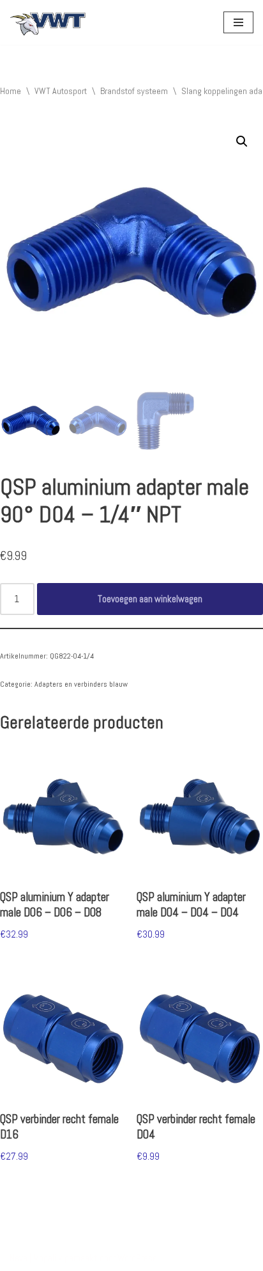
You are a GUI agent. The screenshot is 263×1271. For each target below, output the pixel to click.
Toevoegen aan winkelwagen (150, 599)
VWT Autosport (60, 91)
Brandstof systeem (134, 91)
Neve (18, 1258)
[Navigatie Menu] (238, 22)
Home (10, 91)
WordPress (137, 1258)
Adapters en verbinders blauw (81, 684)
